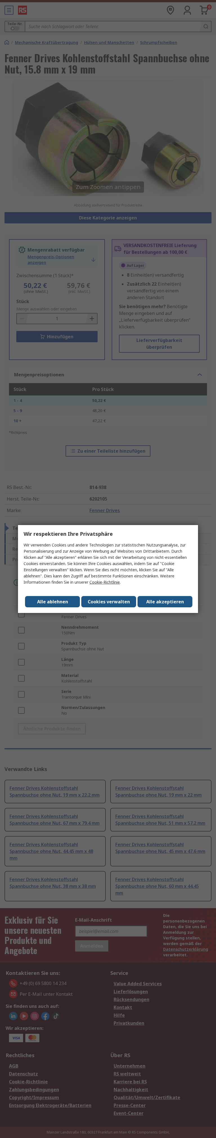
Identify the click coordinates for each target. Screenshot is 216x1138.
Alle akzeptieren (165, 602)
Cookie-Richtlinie (104, 582)
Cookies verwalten (109, 602)
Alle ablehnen (52, 602)
